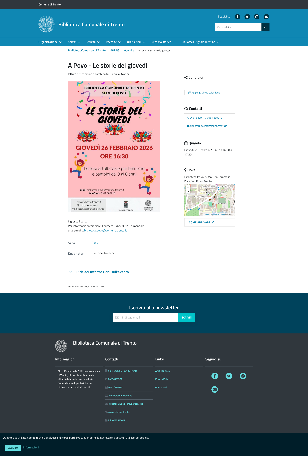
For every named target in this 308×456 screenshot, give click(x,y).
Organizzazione (48, 42)
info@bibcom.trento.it (120, 395)
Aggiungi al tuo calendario (205, 92)
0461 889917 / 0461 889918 (205, 118)
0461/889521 (115, 379)
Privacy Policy (162, 379)
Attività (91, 42)
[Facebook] (237, 16)
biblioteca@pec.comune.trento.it (125, 404)
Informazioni (31, 447)
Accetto (13, 448)
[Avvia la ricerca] (265, 27)
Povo (95, 242)
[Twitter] (247, 16)
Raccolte (111, 42)
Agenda (129, 50)
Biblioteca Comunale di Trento (91, 24)
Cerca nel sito (224, 27)
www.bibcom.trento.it (119, 412)
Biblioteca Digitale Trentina (198, 42)
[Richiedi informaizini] (266, 16)
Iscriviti (186, 317)
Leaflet (206, 214)
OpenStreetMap (218, 214)
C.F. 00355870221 (117, 420)
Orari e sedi (134, 42)
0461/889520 (115, 387)
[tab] (109, 271)
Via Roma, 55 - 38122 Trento (122, 371)
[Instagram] (257, 16)
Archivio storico (161, 42)
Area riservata (162, 371)
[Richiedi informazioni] (214, 389)
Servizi (72, 42)
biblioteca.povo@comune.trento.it (105, 230)
